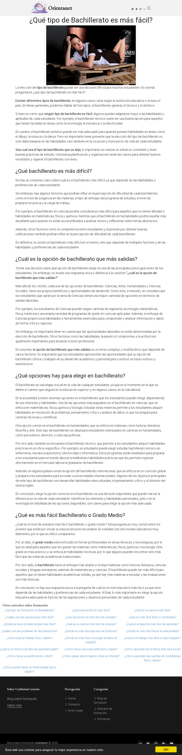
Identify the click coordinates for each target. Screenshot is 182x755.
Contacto (74, 704)
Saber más (14, 705)
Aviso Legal (75, 710)
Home (72, 698)
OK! (166, 749)
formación (103, 719)
